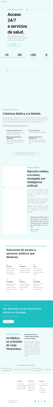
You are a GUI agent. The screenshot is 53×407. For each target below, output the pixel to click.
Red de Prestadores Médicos (22, 385)
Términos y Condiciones (21, 388)
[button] (2, 369)
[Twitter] (38, 401)
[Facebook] (35, 401)
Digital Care (30, 390)
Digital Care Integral (32, 384)
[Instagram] (41, 401)
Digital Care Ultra (31, 385)
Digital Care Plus (31, 387)
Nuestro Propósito (20, 384)
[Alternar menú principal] (50, 3)
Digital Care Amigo (31, 388)
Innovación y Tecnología (21, 387)
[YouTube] (44, 401)
